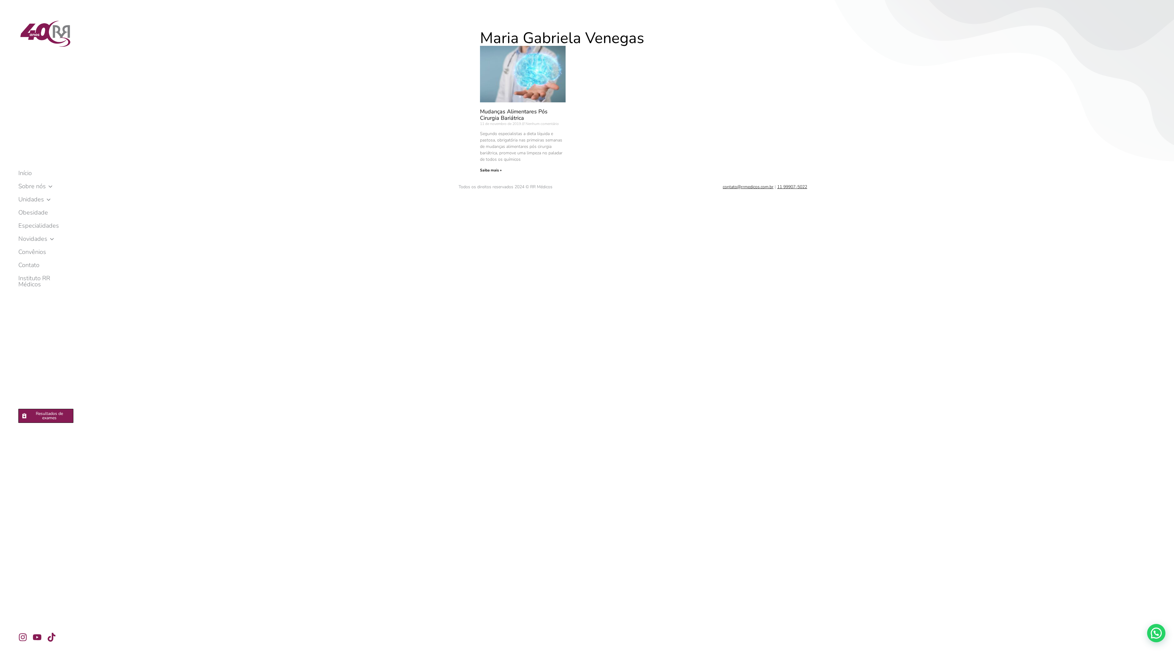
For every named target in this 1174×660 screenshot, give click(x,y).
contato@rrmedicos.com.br (748, 187)
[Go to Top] (1165, 651)
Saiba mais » (491, 170)
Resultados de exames (49, 416)
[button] (1156, 633)
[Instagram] (22, 637)
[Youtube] (37, 637)
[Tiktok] (51, 637)
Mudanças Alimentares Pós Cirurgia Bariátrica (514, 115)
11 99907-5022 (792, 187)
